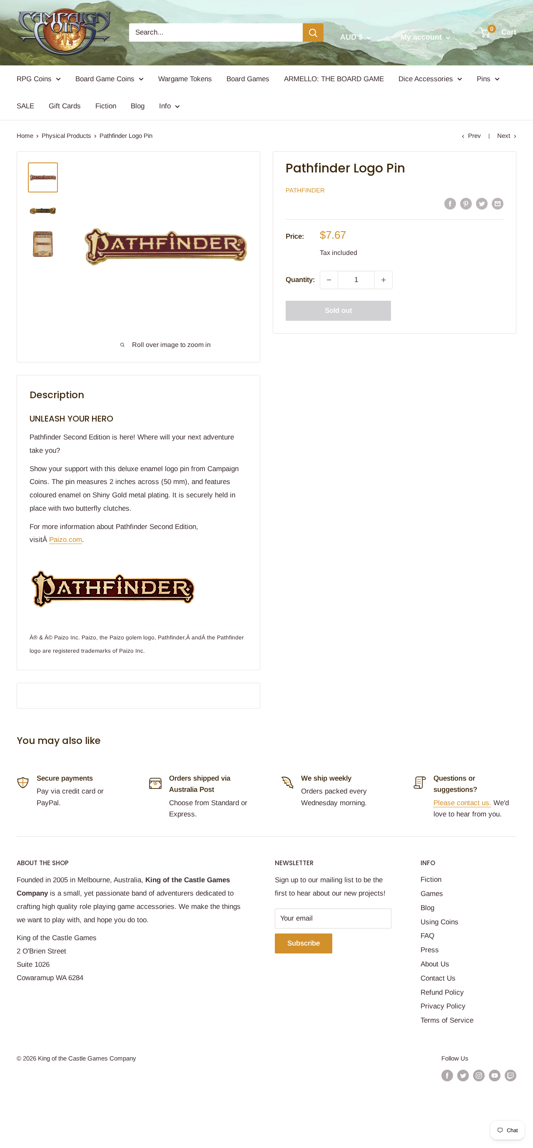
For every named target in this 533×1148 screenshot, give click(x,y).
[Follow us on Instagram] (479, 1075)
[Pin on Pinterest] (466, 203)
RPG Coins (34, 79)
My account (422, 37)
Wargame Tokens (185, 79)
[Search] (313, 32)
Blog (137, 106)
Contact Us (438, 978)
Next (503, 135)
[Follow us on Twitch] (510, 1075)
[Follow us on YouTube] (495, 1075)
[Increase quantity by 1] (383, 280)
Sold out (338, 310)
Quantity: (300, 280)
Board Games (248, 79)
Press (430, 950)
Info (165, 106)
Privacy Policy (443, 1006)
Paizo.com (65, 540)
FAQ (427, 936)
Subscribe (303, 943)
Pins (484, 79)
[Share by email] (497, 203)
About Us (435, 964)
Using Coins (439, 922)
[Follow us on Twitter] (463, 1075)
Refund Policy (442, 992)
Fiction (105, 106)
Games (432, 894)
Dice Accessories (426, 79)
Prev (474, 135)
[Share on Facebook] (450, 203)
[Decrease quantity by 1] (329, 280)
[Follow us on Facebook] (447, 1075)
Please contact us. (462, 803)
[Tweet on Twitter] (482, 203)
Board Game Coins (104, 79)
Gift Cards (65, 106)
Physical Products (66, 135)
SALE (25, 106)
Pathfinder (305, 190)
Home (25, 135)
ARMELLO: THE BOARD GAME (334, 79)
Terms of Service (447, 1020)
